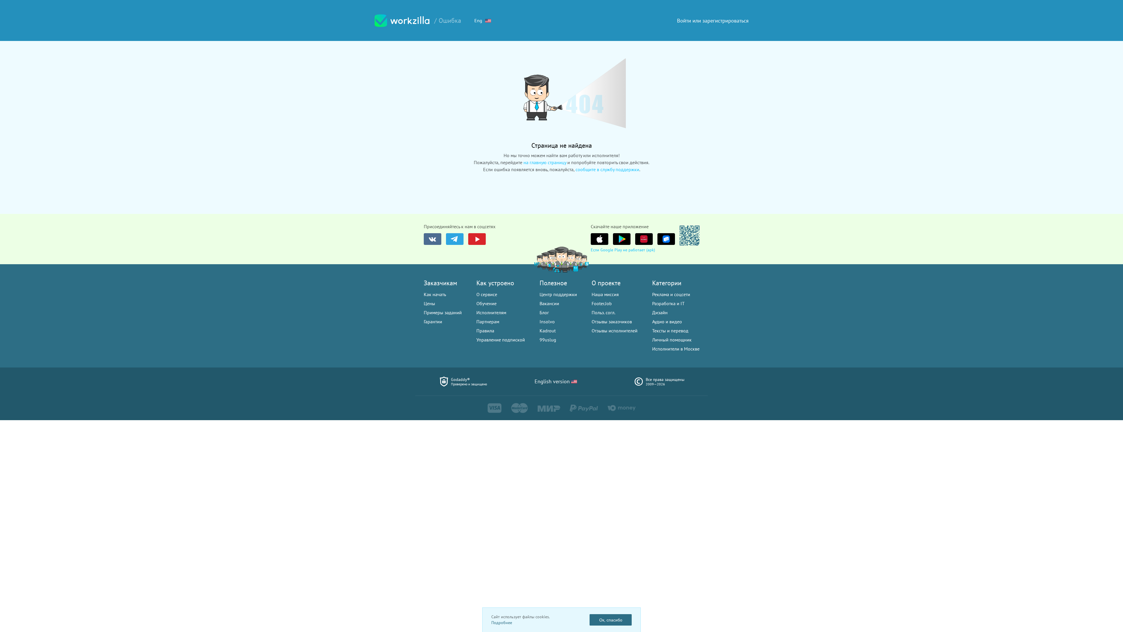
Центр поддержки (558, 294)
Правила (485, 331)
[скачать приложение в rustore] (666, 239)
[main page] (402, 20)
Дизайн (660, 312)
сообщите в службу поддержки (607, 169)
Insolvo (547, 321)
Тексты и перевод (670, 331)
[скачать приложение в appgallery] (644, 239)
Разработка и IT (668, 303)
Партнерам (487, 321)
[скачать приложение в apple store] (599, 239)
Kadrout (548, 331)
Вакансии (549, 303)
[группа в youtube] (477, 239)
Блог (544, 312)
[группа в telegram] (455, 239)
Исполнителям (491, 312)
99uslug (548, 340)
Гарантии (433, 321)
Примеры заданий (443, 312)
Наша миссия (605, 294)
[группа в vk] (432, 239)
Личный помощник (672, 340)
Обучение (486, 303)
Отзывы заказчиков (612, 321)
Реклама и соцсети (671, 294)
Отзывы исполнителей (615, 331)
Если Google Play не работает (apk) (623, 250)
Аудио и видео (667, 321)
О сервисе (486, 294)
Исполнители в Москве (676, 349)
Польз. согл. (603, 312)
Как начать (435, 294)
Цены (429, 303)
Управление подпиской (500, 340)
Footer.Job (602, 303)
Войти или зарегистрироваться (713, 20)
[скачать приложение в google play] (622, 239)
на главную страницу (544, 162)
